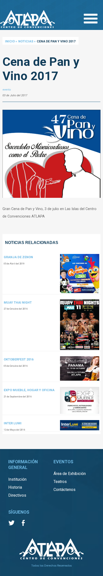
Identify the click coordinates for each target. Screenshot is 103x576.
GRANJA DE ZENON (18, 257)
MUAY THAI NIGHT (18, 302)
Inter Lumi (13, 423)
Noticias (25, 41)
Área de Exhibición (70, 473)
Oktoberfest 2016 (19, 359)
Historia (15, 487)
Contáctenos (65, 489)
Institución (17, 479)
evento (6, 89)
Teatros (60, 481)
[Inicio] (27, 19)
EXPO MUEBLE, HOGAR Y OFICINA (29, 390)
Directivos (17, 495)
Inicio (10, 41)
